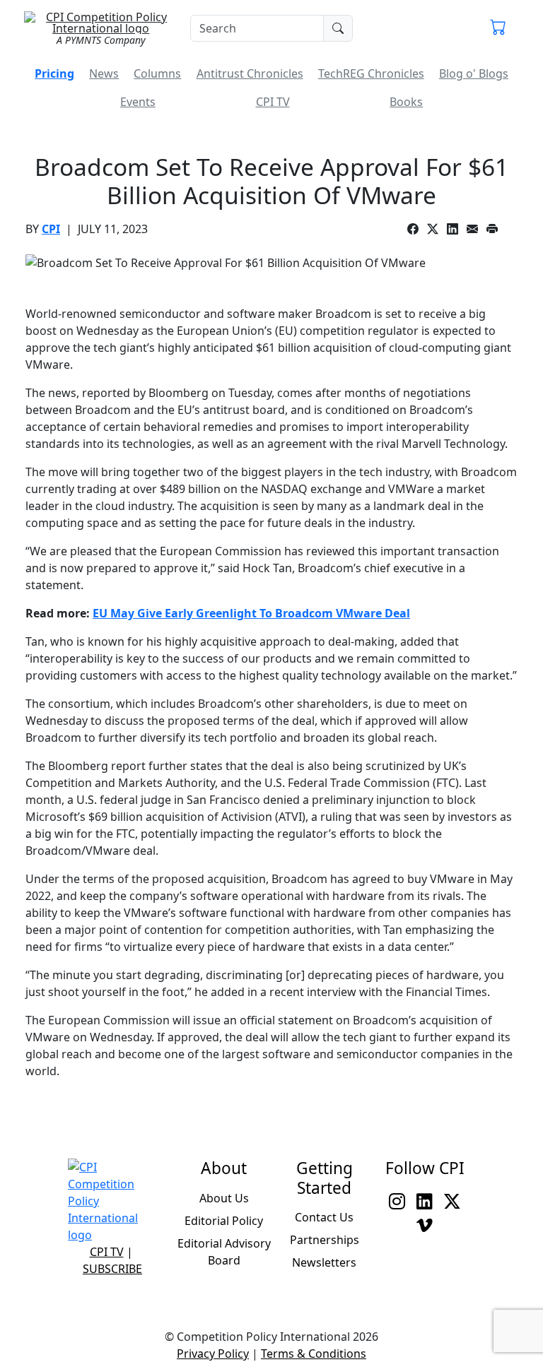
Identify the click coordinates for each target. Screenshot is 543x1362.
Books (406, 101)
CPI (51, 229)
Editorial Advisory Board (224, 1252)
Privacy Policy (213, 1353)
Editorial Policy (224, 1220)
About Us (224, 1198)
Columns (157, 73)
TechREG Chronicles (371, 73)
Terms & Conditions (313, 1353)
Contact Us (324, 1217)
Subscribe (112, 1269)
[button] (498, 28)
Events (138, 101)
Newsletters (324, 1262)
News (104, 73)
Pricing (54, 73)
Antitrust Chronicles (250, 73)
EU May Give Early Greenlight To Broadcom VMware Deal (251, 613)
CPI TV (273, 101)
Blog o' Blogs (473, 73)
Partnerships (324, 1240)
